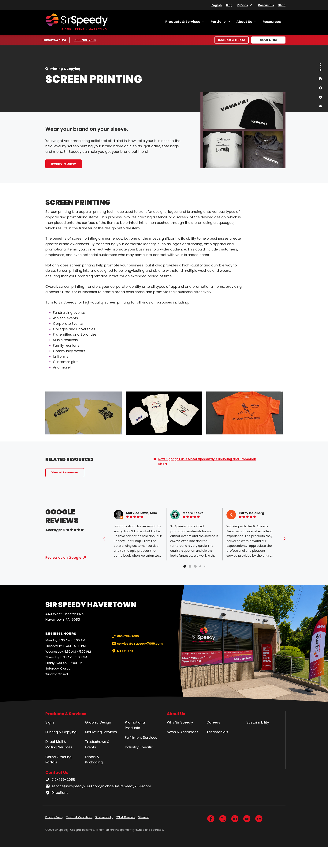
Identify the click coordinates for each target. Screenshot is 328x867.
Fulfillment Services (141, 737)
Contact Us (266, 5)
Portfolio (218, 21)
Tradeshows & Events (97, 744)
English (216, 5)
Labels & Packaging (94, 759)
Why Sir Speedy (180, 722)
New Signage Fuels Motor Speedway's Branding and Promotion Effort (207, 461)
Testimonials (217, 732)
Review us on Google (63, 557)
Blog (229, 5)
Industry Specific (139, 747)
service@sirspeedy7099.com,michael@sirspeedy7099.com (101, 786)
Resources (272, 21)
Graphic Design (98, 722)
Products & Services (182, 21)
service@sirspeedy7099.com (140, 643)
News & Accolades (182, 732)
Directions (125, 651)
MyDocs (242, 5)
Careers (213, 722)
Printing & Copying (65, 69)
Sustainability (257, 722)
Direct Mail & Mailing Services (58, 744)
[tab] (184, 566)
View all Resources (64, 472)
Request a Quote (231, 40)
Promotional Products (135, 725)
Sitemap (143, 817)
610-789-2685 (85, 40)
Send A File (268, 40)
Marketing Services (101, 732)
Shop (281, 5)
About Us (244, 21)
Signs (49, 722)
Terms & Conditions (79, 817)
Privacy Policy (54, 817)
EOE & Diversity (125, 817)
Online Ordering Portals (58, 759)
